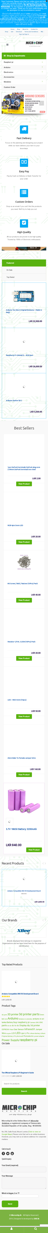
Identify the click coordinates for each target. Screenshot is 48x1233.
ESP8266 (5, 1029)
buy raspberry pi (21, 1022)
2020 (5, 1019)
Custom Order (9, 87)
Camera (32, 1022)
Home (12, 29)
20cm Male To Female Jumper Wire (22, 758)
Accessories (9, 77)
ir (34, 1029)
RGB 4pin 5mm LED (15, 525)
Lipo (22, 1033)
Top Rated (10, 277)
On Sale (9, 270)
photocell (19, 1036)
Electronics (8, 72)
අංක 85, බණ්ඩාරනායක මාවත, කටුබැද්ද (23, 18)
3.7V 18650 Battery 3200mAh (21, 829)
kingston (8, 1033)
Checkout (19, 31)
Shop (6, 31)
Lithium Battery (35, 1033)
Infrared (28, 1029)
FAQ (42, 31)
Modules (7, 82)
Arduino (7, 67)
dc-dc (9, 1026)
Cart (12, 31)
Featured (10, 263)
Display (23, 1025)
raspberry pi (28, 1040)
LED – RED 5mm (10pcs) (17, 700)
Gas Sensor (19, 1029)
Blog (18, 29)
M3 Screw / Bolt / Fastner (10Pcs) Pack (23, 583)
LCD (13, 1033)
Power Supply (10, 1040)
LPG (14, 1036)
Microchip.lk (16, 1215)
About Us (25, 29)
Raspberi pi (8, 62)
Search (24, 1091)
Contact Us (34, 29)
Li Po (27, 1033)
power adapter (39, 1036)
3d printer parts (29, 1014)
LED (17, 1033)
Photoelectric (28, 1036)
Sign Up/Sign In (24, 34)
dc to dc (15, 1025)
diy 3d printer (33, 1025)
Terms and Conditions (31, 31)
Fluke (11, 1029)
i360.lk (36, 1219)
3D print (4, 1015)
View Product (24, 484)
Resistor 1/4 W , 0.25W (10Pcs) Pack (21, 642)
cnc (37, 1022)
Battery (10, 1022)
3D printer (13, 1014)
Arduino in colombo (25, 1019)
